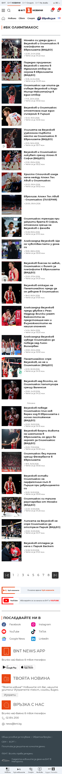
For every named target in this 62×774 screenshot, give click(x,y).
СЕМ (4, 742)
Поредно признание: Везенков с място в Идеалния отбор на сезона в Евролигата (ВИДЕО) (38, 69)
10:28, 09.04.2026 (32, 232)
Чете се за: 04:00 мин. (35, 81)
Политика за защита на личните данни (23, 746)
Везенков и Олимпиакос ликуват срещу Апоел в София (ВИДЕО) (40, 155)
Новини (12, 18)
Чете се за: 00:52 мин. (35, 101)
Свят (22, 18)
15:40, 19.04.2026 (32, 118)
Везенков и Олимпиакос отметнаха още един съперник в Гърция (40, 110)
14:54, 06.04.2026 (32, 331)
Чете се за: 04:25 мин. (35, 511)
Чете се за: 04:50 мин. (35, 449)
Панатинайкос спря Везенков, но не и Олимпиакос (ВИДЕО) (38, 362)
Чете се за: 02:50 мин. (35, 352)
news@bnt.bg (14, 723)
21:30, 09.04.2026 (32, 162)
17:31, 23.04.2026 (32, 99)
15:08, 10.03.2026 (32, 550)
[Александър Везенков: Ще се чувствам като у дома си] (12, 249)
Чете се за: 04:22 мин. (35, 56)
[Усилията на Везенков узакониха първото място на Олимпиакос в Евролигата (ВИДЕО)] (12, 138)
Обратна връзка (42, 737)
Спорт (31, 18)
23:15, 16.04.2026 (32, 143)
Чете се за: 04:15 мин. (35, 371)
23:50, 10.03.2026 (32, 531)
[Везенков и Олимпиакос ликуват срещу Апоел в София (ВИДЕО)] (12, 160)
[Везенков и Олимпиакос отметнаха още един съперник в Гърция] (12, 116)
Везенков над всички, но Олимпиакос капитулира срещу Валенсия (41, 384)
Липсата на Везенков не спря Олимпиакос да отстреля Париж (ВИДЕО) (42, 524)
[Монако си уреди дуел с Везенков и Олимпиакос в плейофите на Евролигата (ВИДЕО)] (12, 49)
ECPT (12, 742)
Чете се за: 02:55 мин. (35, 120)
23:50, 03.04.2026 (32, 350)
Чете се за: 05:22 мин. (35, 164)
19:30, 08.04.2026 (32, 251)
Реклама (31, 403)
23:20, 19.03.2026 (32, 425)
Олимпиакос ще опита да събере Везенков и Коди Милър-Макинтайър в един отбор (41, 90)
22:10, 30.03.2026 (32, 369)
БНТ (4, 3)
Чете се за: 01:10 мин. (34, 234)
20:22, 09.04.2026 (32, 185)
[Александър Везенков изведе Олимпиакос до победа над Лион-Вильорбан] (12, 345)
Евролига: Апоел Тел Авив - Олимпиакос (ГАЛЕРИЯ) (41, 198)
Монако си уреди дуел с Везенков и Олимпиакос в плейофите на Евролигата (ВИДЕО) (41, 45)
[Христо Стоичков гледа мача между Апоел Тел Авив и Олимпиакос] (12, 183)
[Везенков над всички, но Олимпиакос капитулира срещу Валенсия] (12, 389)
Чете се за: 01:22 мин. (35, 552)
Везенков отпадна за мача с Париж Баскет (39, 544)
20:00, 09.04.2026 (32, 204)
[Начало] (3, 18)
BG (57, 3)
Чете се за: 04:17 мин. (35, 533)
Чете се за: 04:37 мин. (35, 279)
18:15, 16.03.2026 (32, 464)
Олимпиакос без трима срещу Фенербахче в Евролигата (40, 456)
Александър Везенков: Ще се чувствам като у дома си (42, 244)
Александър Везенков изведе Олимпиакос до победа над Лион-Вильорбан (39, 341)
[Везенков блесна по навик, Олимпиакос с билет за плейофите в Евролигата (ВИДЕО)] (12, 271)
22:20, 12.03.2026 (32, 509)
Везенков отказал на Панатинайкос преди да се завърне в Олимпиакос (41, 288)
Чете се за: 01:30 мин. (35, 298)
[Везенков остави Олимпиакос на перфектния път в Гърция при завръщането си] (12, 484)
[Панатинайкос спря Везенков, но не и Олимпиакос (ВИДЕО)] (12, 367)
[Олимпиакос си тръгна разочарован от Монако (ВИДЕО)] (12, 507)
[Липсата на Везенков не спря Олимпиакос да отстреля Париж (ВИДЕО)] (12, 529)
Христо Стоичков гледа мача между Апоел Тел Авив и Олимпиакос (41, 177)
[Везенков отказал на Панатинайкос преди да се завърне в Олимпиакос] (12, 294)
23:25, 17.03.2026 (32, 447)
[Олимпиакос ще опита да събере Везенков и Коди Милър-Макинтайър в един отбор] (12, 94)
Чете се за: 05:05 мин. (35, 253)
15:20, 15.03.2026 (32, 493)
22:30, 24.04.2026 (32, 54)
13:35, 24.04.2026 (32, 79)
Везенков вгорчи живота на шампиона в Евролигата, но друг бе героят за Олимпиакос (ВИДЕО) (41, 437)
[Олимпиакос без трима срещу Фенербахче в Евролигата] (12, 462)
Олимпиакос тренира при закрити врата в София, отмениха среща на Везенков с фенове (41, 223)
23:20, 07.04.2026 (32, 277)
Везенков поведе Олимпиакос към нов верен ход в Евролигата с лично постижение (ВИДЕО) (41, 414)
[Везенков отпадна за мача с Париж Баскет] (12, 551)
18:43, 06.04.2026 (32, 296)
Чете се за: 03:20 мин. (35, 333)
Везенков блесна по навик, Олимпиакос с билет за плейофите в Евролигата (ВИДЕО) (42, 267)
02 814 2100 (12, 717)
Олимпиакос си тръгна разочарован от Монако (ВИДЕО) (40, 501)
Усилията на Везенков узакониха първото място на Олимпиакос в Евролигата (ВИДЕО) (40, 134)
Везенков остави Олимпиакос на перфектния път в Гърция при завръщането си (42, 482)
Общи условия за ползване (16, 737)
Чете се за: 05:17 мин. (35, 145)
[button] (51, 770)
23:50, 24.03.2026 (32, 392)
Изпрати (10, 694)
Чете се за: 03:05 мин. (35, 494)
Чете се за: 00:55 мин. (35, 466)
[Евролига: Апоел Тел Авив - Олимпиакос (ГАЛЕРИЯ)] (12, 205)
